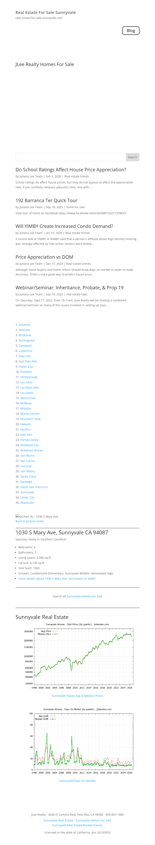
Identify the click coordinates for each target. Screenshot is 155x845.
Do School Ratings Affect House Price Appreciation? (71, 169)
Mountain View (30, 419)
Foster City (26, 366)
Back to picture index (30, 521)
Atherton (25, 325)
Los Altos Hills (29, 387)
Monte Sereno (29, 414)
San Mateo (27, 471)
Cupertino (25, 351)
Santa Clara (28, 476)
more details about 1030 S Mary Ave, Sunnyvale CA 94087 (57, 578)
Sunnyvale (27, 492)
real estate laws (76, 294)
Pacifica (25, 429)
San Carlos (27, 461)
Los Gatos (26, 393)
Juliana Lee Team (31, 176)
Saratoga (26, 482)
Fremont (26, 372)
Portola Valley (29, 440)
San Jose (26, 466)
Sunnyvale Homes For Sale (84, 596)
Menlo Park (28, 398)
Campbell (25, 346)
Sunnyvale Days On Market (77, 781)
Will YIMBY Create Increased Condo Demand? (64, 226)
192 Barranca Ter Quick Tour (46, 200)
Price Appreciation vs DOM (44, 257)
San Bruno (27, 455)
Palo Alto (26, 434)
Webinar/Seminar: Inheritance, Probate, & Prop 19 (70, 287)
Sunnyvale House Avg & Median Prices (77, 696)
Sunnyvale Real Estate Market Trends (77, 825)
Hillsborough (29, 377)
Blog (131, 30)
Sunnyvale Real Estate (42, 617)
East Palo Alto (28, 361)
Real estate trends (76, 176)
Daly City (24, 356)
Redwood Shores (31, 450)
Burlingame (27, 340)
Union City (27, 497)
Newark (25, 424)
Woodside (27, 503)
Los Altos (26, 382)
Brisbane (25, 335)
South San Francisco (34, 487)
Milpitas (25, 408)
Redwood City (29, 445)
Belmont (24, 330)
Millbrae (26, 403)
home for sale (75, 207)
